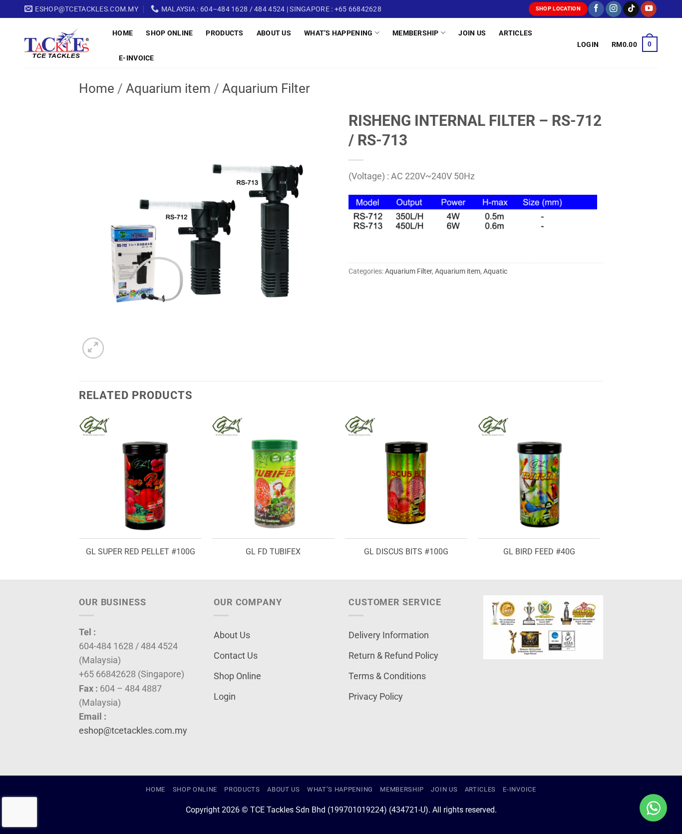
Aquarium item (168, 88)
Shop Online (169, 33)
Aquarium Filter (266, 88)
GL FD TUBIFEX (273, 551)
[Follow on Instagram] (614, 9)
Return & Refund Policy (393, 656)
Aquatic (495, 271)
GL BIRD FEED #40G (539, 551)
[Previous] (79, 497)
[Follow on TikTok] (631, 9)
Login (225, 697)
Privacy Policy (375, 697)
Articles (515, 33)
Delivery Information (388, 635)
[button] (588, 44)
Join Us (472, 33)
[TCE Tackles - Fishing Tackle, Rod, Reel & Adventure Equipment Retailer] (60, 43)
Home (122, 33)
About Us (274, 33)
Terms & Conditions (387, 676)
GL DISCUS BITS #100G (406, 551)
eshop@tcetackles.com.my (133, 731)
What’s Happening (338, 33)
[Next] (600, 497)
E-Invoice (136, 58)
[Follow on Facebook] (596, 9)
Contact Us (236, 656)
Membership (415, 33)
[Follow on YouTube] (649, 9)
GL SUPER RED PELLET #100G (140, 551)
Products (224, 33)
